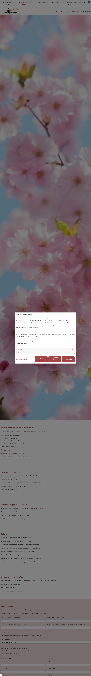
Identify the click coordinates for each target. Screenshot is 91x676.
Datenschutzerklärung (21, 359)
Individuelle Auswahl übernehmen (55, 359)
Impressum (29, 359)
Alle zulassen (68, 359)
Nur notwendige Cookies (41, 359)
